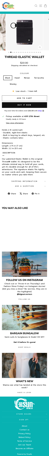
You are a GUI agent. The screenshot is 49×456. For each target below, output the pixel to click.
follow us (24, 299)
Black (7, 77)
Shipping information (25, 181)
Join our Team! (24, 444)
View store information (14, 123)
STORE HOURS (24, 414)
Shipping (14, 65)
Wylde (36, 84)
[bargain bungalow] (24, 317)
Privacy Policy (24, 433)
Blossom (25, 84)
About (24, 426)
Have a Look (24, 392)
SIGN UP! (24, 420)
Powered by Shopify (24, 454)
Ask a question (24, 186)
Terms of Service (24, 441)
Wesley (13, 84)
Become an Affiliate (24, 448)
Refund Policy (24, 437)
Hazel (17, 77)
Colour (24, 73)
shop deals (24, 347)
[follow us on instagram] (24, 264)
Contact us (24, 429)
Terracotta (39, 77)
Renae (27, 77)
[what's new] (24, 365)
